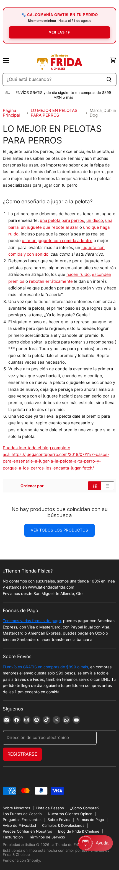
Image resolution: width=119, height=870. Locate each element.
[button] (95, 843)
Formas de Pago (90, 819)
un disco (94, 220)
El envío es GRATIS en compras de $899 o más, (46, 666)
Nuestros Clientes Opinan (70, 814)
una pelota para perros (62, 220)
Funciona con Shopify (21, 860)
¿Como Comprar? (85, 808)
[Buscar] (109, 79)
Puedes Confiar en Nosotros (27, 831)
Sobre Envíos (59, 819)
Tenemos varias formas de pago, (32, 620)
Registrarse (22, 754)
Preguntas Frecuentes (22, 819)
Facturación (13, 837)
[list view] (107, 485)
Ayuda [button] (102, 843)
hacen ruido (78, 274)
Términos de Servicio (47, 837)
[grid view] (94, 485)
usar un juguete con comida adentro (57, 240)
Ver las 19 (59, 32)
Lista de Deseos (50, 808)
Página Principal (11, 113)
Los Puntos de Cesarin (22, 814)
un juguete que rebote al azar (49, 227)
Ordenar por (32, 486)
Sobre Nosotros (16, 808)
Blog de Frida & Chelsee (78, 831)
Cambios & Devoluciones (63, 825)
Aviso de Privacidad (19, 825)
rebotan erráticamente (51, 281)
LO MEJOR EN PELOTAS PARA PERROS (54, 113)
